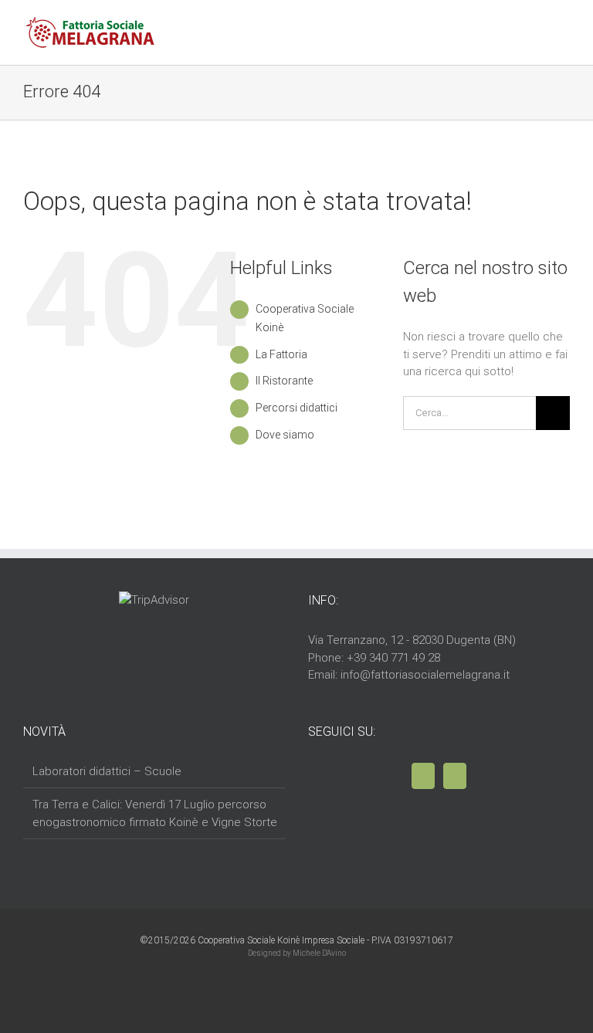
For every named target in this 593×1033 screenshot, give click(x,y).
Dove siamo (285, 434)
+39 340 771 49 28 (393, 658)
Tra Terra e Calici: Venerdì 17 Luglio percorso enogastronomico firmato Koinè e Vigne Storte (154, 813)
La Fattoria (281, 354)
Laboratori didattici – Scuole (106, 771)
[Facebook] (423, 776)
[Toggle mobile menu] (563, 35)
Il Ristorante (284, 380)
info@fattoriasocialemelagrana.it (425, 675)
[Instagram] (454, 776)
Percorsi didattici (296, 407)
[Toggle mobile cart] (536, 35)
